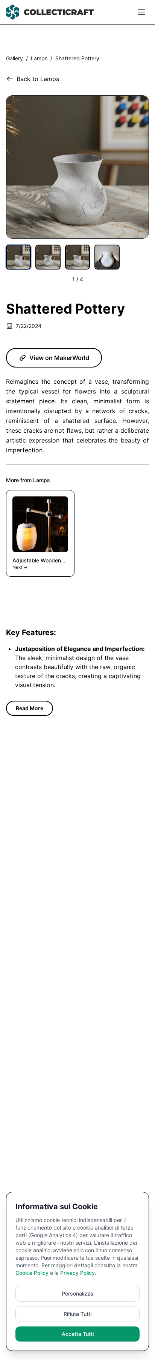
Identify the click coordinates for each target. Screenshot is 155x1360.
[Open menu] (141, 12)
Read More (29, 708)
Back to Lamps (38, 79)
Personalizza (77, 1293)
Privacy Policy (77, 1273)
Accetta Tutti (78, 1334)
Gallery (14, 58)
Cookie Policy (32, 1273)
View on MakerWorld (59, 357)
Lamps (39, 58)
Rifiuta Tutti (77, 1314)
